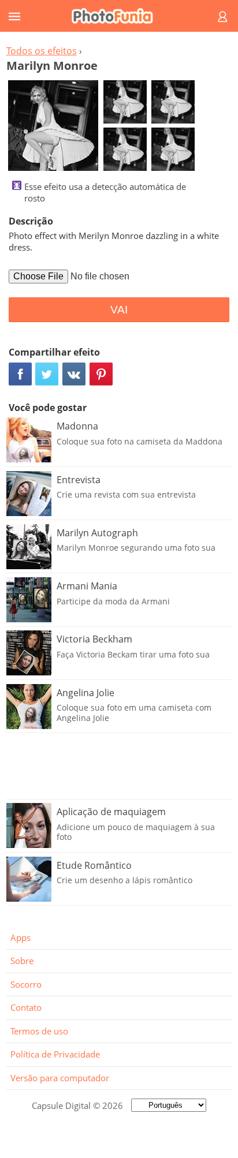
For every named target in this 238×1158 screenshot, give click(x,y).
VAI (119, 310)
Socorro (26, 984)
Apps (20, 937)
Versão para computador (59, 1078)
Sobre (22, 960)
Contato (26, 1007)
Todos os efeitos (41, 50)
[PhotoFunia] (117, 16)
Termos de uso (39, 1031)
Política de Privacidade (55, 1054)
